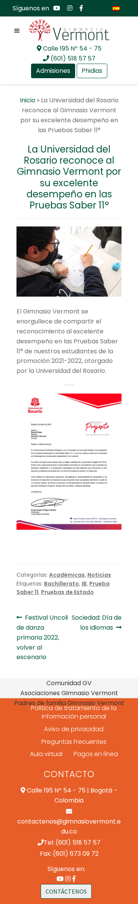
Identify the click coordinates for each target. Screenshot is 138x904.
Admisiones (53, 70)
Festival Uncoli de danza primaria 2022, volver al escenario (42, 637)
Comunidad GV (69, 683)
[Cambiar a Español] (116, 8)
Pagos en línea (96, 754)
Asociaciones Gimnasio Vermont (69, 693)
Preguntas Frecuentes (74, 741)
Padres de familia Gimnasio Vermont (69, 703)
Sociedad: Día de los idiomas (96, 622)
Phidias (92, 70)
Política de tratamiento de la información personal (74, 712)
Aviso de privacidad (74, 729)
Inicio (27, 100)
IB (84, 583)
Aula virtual (46, 754)
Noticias (99, 575)
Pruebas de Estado (67, 592)
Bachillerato (61, 583)
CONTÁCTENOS (66, 891)
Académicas (67, 575)
